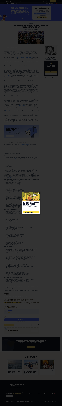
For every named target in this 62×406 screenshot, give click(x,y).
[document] (31, 203)
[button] (38, 193)
